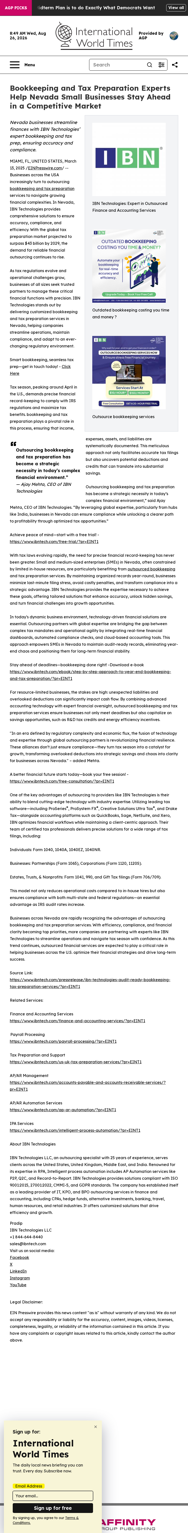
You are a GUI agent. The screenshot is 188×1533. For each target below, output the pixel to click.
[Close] (95, 1426)
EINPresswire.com (45, 168)
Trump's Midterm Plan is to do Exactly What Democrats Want (85, 8)
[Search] (149, 64)
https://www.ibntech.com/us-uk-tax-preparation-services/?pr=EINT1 (75, 1061)
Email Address (28, 1486)
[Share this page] (174, 65)
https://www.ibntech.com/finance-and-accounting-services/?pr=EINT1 (77, 1020)
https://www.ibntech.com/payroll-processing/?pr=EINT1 (63, 1041)
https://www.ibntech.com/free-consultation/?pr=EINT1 (62, 781)
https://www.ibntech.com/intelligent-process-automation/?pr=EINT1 (75, 1130)
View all (176, 7)
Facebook (19, 1257)
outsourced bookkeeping (151, 569)
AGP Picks (16, 7)
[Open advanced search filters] (161, 64)
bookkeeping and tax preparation (42, 188)
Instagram (20, 1278)
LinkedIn (18, 1271)
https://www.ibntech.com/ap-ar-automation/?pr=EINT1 (63, 1109)
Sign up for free (53, 1508)
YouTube (18, 1284)
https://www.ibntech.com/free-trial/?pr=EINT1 (54, 541)
